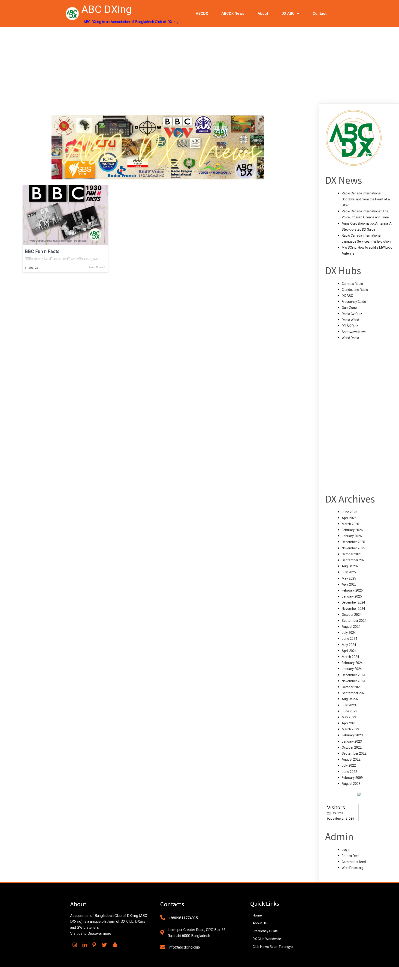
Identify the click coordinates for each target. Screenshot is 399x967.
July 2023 (349, 705)
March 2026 (350, 524)
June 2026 (349, 512)
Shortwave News (354, 332)
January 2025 (352, 596)
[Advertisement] (199, 62)
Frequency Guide (354, 301)
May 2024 (349, 645)
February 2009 (352, 778)
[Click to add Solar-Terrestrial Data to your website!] (359, 795)
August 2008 (351, 784)
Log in (346, 849)
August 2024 (351, 626)
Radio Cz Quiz (352, 314)
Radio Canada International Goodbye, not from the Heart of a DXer (366, 199)
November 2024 (353, 608)
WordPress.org (352, 868)
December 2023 (353, 675)
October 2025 (352, 554)
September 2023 (354, 693)
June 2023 (349, 711)
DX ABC (347, 296)
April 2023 (349, 723)
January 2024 (352, 669)
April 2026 (349, 518)
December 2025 (353, 542)
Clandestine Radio (355, 290)
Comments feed (354, 862)
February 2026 (352, 530)
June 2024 (349, 638)
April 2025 (349, 584)
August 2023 (351, 699)
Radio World (350, 320)
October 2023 (352, 687)
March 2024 (350, 657)
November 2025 (353, 548)
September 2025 (354, 560)
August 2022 (351, 759)
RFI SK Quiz (350, 326)
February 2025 (352, 590)
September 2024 (354, 620)
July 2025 (349, 572)
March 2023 (350, 729)
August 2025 (351, 566)
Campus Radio (352, 284)
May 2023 (349, 717)
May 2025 (349, 578)
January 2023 (352, 741)
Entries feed (351, 856)
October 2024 (352, 614)
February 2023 (352, 735)
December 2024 (353, 602)
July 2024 (349, 632)
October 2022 (352, 747)
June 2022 (349, 772)
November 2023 (353, 681)
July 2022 (349, 765)
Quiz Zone (349, 307)
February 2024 (352, 663)
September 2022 (354, 753)
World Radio (350, 338)
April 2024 (349, 651)
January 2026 (352, 536)
